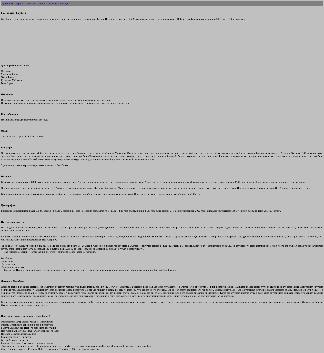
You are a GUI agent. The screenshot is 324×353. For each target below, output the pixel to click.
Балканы (30, 3)
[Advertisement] (77, 43)
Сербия (41, 3)
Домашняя (7, 3)
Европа (19, 3)
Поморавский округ (57, 3)
